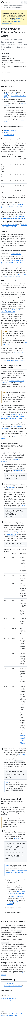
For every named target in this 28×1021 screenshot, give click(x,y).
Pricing (3, 1015)
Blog (15, 1015)
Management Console (17, 896)
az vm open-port (11, 534)
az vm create (10, 487)
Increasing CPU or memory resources (14, 360)
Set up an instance (8, 7)
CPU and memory (9, 134)
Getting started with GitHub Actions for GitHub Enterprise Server (12, 206)
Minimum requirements (10, 130)
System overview (16, 253)
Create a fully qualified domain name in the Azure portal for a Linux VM (16, 872)
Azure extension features (12, 921)
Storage (6, 132)
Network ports (21, 533)
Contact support (7, 1000)
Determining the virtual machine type (11, 366)
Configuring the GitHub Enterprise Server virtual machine (12, 801)
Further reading (8, 980)
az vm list (16, 838)
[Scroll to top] (24, 1017)
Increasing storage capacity (9, 224)
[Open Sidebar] (2, 6)
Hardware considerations (12, 127)
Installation (20, 5)
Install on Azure (18, 7)
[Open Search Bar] (22, 2)
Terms (13, 1013)
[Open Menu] (25, 2)
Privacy (18, 1013)
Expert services (9, 1015)
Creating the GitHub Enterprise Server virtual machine (12, 446)
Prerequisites (7, 86)
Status (22, 1013)
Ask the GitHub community (9, 998)
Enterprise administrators (10, 5)
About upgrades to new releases (13, 985)
